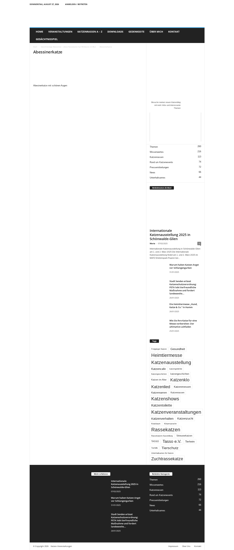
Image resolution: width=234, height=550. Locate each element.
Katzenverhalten (162, 418)
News (152, 172)
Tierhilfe (154, 448)
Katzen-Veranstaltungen (61, 546)
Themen (154, 147)
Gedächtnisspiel (47, 39)
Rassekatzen (165, 429)
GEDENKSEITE (136, 31)
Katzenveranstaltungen (176, 412)
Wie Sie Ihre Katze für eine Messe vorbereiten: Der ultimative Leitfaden (183, 323)
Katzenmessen (182, 386)
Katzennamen (159, 392)
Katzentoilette (161, 405)
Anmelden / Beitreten (76, 4)
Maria (152, 243)
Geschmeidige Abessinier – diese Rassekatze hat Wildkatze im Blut (68, 47)
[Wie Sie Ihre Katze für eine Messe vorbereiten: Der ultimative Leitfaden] (158, 325)
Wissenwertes (157, 152)
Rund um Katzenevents (161, 162)
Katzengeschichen (159, 374)
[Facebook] (191, 4)
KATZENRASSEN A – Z (89, 31)
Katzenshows (165, 398)
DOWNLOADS (115, 31)
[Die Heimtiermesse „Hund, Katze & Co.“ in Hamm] (158, 309)
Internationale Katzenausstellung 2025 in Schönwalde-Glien (170, 234)
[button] (199, 35)
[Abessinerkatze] (88, 71)
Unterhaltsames (157, 177)
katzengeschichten (179, 374)
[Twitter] (197, 4)
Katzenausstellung (171, 362)
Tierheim (190, 441)
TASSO (155, 441)
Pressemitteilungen (159, 167)
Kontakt (197, 546)
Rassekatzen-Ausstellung (162, 436)
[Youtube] (202, 4)
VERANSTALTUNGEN (60, 31)
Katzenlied (160, 386)
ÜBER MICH (156, 31)
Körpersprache (170, 424)
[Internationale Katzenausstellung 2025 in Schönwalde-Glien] (175, 210)
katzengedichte (175, 369)
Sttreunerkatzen (184, 436)
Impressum (173, 546)
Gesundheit (177, 349)
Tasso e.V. (172, 441)
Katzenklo (179, 379)
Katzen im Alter (159, 380)
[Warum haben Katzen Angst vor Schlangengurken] (158, 269)
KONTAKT (174, 31)
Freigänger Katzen (159, 349)
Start (35, 47)
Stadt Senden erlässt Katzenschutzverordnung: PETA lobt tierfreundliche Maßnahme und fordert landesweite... (182, 287)
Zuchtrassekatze (167, 458)
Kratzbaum (155, 424)
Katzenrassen (156, 157)
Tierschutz (170, 448)
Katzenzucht (185, 418)
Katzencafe (158, 369)
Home (39, 31)
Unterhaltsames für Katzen (162, 453)
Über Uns (186, 546)
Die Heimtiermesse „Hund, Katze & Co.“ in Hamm (183, 306)
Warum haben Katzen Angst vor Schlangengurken (184, 266)
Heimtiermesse (166, 355)
